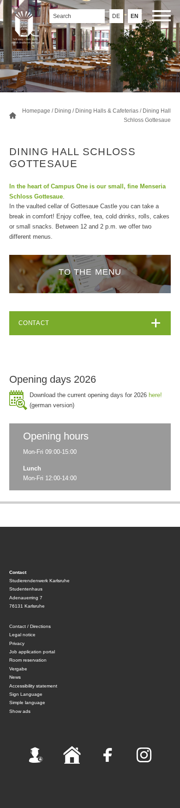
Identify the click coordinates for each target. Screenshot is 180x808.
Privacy (16, 643)
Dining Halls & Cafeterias (106, 111)
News (15, 677)
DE (116, 16)
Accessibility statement (33, 685)
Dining (62, 111)
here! (155, 395)
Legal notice (22, 634)
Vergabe (18, 668)
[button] (161, 17)
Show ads (19, 711)
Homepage (36, 111)
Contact (33, 323)
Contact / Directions (30, 626)
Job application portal (32, 651)
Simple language (27, 702)
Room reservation (28, 660)
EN (134, 16)
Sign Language (25, 694)
